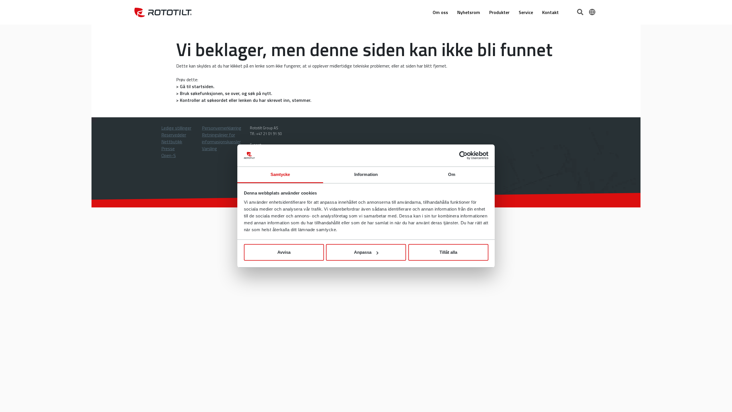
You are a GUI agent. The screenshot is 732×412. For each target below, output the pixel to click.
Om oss (440, 12)
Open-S (168, 155)
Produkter (499, 12)
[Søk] (581, 11)
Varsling (209, 148)
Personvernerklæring (221, 127)
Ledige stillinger (176, 127)
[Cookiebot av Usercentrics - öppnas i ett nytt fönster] (463, 155)
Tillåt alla (448, 252)
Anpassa (362, 252)
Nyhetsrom (468, 12)
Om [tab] (451, 174)
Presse (168, 148)
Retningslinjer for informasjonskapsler (221, 138)
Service (526, 12)
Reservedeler (173, 134)
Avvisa (284, 252)
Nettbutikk (171, 141)
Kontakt (550, 12)
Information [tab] (366, 174)
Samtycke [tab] (280, 174)
